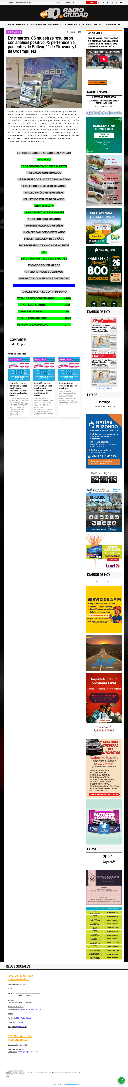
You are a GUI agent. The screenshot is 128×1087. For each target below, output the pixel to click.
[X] (103, 2)
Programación (38, 24)
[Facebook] (108, 2)
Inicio (11, 24)
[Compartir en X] (18, 345)
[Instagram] (112, 2)
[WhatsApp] (99, 2)
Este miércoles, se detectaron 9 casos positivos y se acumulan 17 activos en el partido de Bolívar (43, 389)
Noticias (21, 24)
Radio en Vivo (55, 24)
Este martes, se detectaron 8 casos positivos (68, 385)
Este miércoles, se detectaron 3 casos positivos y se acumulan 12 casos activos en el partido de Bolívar (19, 389)
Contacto (98, 24)
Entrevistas (113, 24)
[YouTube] (121, 2)
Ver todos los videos (98, 82)
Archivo (86, 24)
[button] (84, 2)
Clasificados (72, 24)
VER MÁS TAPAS (104, 388)
